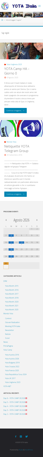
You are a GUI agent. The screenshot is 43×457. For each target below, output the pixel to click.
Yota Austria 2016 (12, 355)
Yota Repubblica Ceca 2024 (16, 374)
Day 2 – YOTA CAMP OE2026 (14, 414)
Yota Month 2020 (11, 302)
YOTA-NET (7, 386)
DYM (5, 281)
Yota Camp (7, 350)
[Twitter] (26, 436)
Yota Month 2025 (11, 309)
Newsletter (9, 330)
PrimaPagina (8, 346)
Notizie (8, 334)
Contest (8, 318)
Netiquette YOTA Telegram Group (16, 148)
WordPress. (29, 450)
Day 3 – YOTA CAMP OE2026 (14, 410)
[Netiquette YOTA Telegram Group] (21, 128)
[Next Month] (37, 220)
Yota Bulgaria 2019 (12, 362)
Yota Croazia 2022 (12, 366)
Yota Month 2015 (11, 286)
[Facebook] (16, 436)
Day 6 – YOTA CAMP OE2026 (14, 398)
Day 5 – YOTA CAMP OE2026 (14, 402)
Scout (7, 338)
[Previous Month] (6, 220)
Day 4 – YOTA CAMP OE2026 (14, 406)
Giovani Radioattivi (12, 322)
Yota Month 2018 (11, 298)
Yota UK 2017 (10, 378)
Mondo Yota (11, 142)
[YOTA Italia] (19, 6)
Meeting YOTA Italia (12, 326)
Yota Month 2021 (11, 306)
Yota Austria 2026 (12, 359)
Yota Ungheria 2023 (14, 64)
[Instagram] (20, 436)
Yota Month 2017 (11, 294)
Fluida (20, 450)
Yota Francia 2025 (12, 370)
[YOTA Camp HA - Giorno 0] (21, 51)
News (5, 342)
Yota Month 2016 (11, 290)
